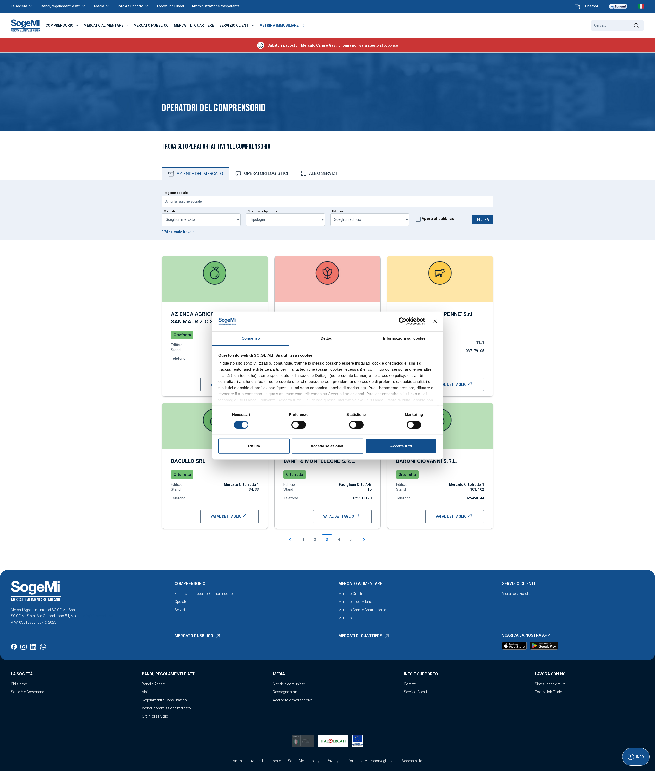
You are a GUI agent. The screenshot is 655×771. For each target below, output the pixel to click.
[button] (24, 6)
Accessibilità (412, 761)
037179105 (475, 351)
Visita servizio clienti (518, 594)
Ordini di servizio (155, 716)
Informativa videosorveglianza (370, 761)
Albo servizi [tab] (323, 173)
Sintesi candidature (550, 684)
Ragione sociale (175, 193)
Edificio (337, 211)
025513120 (362, 498)
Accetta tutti (401, 446)
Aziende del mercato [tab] (200, 173)
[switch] (298, 425)
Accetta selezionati (327, 446)
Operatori (182, 602)
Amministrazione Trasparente (257, 761)
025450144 (475, 498)
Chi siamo (19, 684)
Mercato (169, 211)
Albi (145, 692)
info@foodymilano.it (99, 616)
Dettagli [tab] (328, 338)
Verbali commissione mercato (166, 708)
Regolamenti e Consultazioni (165, 700)
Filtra (483, 219)
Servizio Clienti (415, 692)
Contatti (410, 684)
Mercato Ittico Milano (355, 602)
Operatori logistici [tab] (266, 173)
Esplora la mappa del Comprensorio (203, 594)
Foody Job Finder (549, 692)
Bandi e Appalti (153, 684)
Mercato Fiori (349, 618)
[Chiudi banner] (435, 321)
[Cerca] (636, 25)
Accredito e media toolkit (292, 700)
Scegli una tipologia (262, 211)
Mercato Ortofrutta (353, 594)
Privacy (332, 761)
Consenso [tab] (251, 338)
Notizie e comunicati (289, 684)
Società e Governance (28, 692)
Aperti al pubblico (438, 218)
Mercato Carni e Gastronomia (362, 610)
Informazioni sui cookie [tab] (404, 338)
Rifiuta (254, 446)
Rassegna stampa (287, 692)
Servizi (179, 610)
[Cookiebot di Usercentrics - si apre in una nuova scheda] (402, 321)
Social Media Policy (303, 761)
